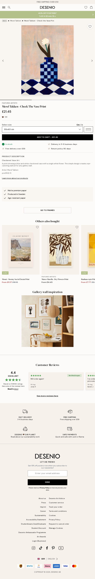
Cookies (52, 515)
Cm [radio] (78, 125)
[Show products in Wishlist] (86, 7)
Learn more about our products (15, 178)
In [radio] (82, 125)
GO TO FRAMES (47, 210)
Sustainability (40, 515)
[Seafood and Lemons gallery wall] (47, 321)
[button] (88, 129)
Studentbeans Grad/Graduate (33, 524)
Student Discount (39, 528)
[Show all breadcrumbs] (4, 21)
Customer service (56, 503)
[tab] (16, 99)
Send (47, 482)
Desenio (54, 572)
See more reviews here (47, 396)
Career (43, 511)
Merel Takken (15, 21)
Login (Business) (39, 541)
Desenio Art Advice (57, 498)
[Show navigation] (3, 7)
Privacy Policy (44, 488)
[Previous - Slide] (3, 61)
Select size (7, 125)
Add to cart (47, 137)
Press (43, 503)
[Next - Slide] (92, 61)
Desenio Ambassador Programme (32, 532)
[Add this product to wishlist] (90, 26)
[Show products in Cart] (91, 7)
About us (42, 498)
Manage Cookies (56, 528)
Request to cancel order (59, 524)
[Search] (9, 7)
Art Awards (41, 537)
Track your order (55, 507)
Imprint (43, 507)
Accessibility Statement (36, 520)
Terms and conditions (58, 511)
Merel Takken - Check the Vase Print (39, 21)
